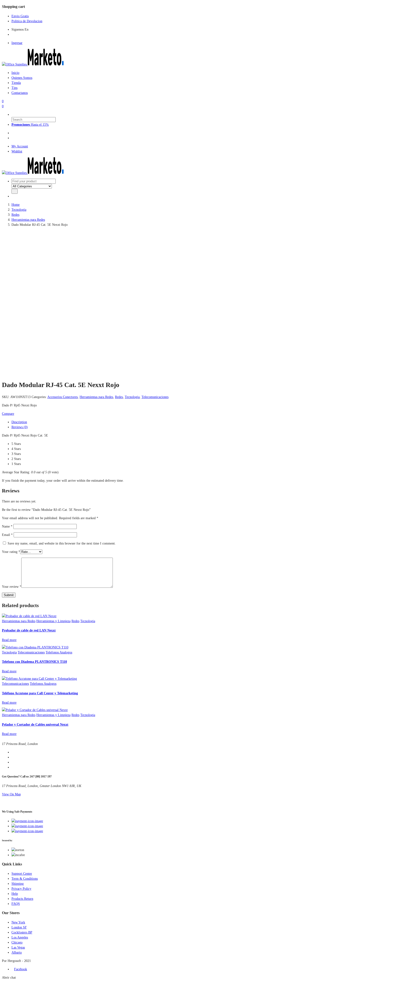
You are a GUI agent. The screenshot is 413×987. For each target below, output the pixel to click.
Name (7, 526)
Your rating (11, 552)
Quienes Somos (21, 78)
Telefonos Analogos (59, 652)
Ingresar (16, 43)
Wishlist (16, 151)
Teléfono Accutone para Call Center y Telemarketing (40, 693)
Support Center (21, 873)
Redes (15, 214)
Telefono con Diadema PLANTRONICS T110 (34, 661)
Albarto (16, 952)
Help (14, 893)
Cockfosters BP (21, 932)
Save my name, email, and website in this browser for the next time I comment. (62, 543)
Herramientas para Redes (28, 219)
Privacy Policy (21, 888)
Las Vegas (18, 947)
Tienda (16, 83)
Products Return (22, 899)
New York (18, 922)
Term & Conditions (24, 878)
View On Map (11, 794)
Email (7, 535)
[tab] (12, 133)
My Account (19, 146)
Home (15, 204)
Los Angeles (19, 937)
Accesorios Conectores (62, 397)
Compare (8, 413)
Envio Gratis (20, 16)
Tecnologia (18, 209)
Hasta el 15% (30, 124)
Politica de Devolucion (26, 21)
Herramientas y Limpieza (53, 621)
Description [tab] (19, 422)
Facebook (20, 969)
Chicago (16, 942)
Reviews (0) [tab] (19, 427)
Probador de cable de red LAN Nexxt (29, 630)
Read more (9, 640)
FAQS (15, 904)
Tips (14, 88)
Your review (11, 586)
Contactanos (19, 93)
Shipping (17, 883)
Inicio (15, 73)
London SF (19, 927)
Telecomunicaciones (154, 397)
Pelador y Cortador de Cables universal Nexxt (35, 724)
